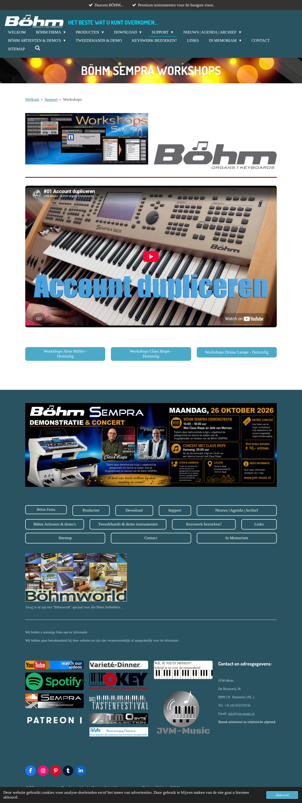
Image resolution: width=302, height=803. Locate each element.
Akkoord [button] (282, 795)
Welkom (32, 99)
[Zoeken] (38, 48)
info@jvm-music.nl (241, 713)
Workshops (72, 99)
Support (51, 99)
